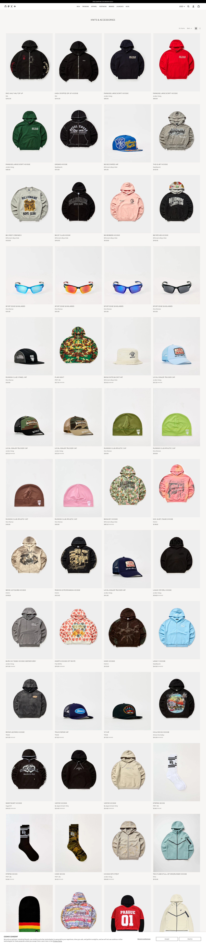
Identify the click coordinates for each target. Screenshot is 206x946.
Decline (190, 939)
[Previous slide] (107, 133)
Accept (167, 939)
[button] (189, 28)
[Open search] (188, 6)
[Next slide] (147, 133)
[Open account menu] (193, 6)
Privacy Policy (57, 941)
